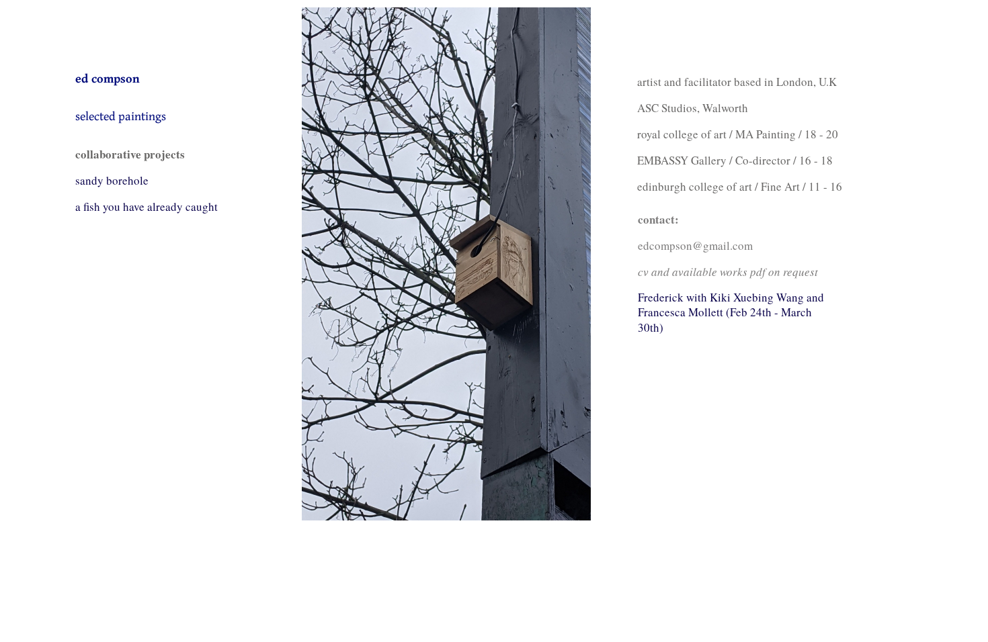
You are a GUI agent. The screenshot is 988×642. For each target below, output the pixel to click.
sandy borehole (112, 180)
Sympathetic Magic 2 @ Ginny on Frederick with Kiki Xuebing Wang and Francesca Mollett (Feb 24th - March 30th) (731, 304)
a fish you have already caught (146, 206)
